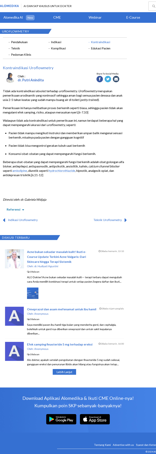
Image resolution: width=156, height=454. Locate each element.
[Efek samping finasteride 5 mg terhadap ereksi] (14, 359)
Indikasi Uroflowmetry (23, 220)
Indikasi (56, 42)
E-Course (133, 17)
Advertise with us (123, 444)
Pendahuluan (19, 42)
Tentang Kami (102, 444)
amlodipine (20, 170)
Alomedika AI (13, 17)
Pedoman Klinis (21, 54)
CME (57, 17)
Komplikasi (58, 48)
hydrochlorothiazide (62, 170)
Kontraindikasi (100, 42)
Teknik (15, 48)
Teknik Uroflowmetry (107, 220)
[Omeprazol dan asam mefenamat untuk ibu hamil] (14, 324)
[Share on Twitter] (108, 79)
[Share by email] (116, 79)
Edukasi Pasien (100, 48)
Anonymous (41, 313)
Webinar (95, 17)
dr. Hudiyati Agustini (46, 266)
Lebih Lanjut (64, 372)
